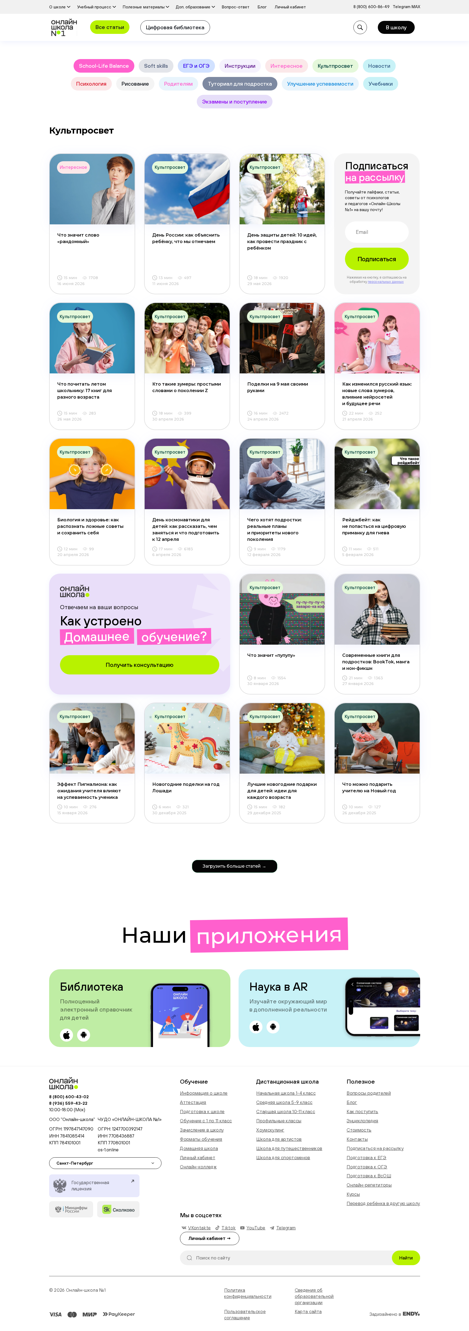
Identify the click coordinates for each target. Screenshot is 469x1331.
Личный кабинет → (209, 1238)
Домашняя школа (199, 1148)
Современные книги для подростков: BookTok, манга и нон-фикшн (376, 662)
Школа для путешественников (289, 1148)
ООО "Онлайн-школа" (72, 1119)
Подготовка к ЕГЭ (366, 1157)
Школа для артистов (279, 1139)
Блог (352, 1102)
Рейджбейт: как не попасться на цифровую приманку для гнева (374, 526)
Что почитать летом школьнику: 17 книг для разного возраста (84, 391)
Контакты (357, 1139)
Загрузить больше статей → (234, 866)
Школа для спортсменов (283, 1157)
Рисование (135, 83)
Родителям (178, 83)
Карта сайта (308, 1311)
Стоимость (359, 1130)
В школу (396, 27)
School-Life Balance (104, 66)
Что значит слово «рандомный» (78, 238)
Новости (379, 66)
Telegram (402, 6)
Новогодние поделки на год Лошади (186, 787)
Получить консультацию (139, 664)
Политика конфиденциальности (247, 1293)
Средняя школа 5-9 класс (284, 1102)
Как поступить (362, 1111)
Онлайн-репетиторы (369, 1185)
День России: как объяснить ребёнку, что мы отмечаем (186, 238)
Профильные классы (278, 1120)
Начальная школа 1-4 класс (286, 1093)
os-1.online (108, 1149)
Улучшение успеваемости (320, 83)
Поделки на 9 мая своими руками (277, 387)
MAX (415, 6)
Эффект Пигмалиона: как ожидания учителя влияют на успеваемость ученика (89, 791)
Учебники (381, 83)
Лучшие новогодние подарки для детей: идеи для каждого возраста (282, 791)
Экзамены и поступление (234, 101)
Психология (91, 83)
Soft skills (156, 66)
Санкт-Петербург (74, 1163)
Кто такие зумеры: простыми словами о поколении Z (186, 387)
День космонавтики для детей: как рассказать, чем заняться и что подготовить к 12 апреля (185, 529)
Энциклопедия (362, 1120)
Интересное (287, 66)
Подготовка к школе (202, 1111)
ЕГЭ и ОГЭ (196, 66)
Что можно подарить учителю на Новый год (369, 787)
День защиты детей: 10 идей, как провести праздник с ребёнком (282, 241)
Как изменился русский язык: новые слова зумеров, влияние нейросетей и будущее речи (377, 394)
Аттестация (193, 1102)
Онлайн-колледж (198, 1167)
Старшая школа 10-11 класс (285, 1111)
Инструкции (240, 66)
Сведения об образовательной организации (314, 1296)
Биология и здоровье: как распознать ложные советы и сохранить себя (90, 526)
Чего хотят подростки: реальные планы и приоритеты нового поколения (274, 529)
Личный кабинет (197, 1157)
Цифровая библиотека (175, 27)
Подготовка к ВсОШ (369, 1175)
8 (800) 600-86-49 (371, 6)
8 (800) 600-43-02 (69, 1096)
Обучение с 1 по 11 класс (206, 1120)
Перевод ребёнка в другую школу (383, 1203)
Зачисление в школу (202, 1130)
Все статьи (110, 27)
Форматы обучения (201, 1139)
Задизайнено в (386, 1314)
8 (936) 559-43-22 (68, 1103)
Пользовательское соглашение (245, 1314)
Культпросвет (335, 66)
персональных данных (386, 282)
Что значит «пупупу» (271, 655)
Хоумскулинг (270, 1130)
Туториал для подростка (240, 83)
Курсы (353, 1194)
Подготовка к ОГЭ (367, 1167)
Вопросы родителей (369, 1093)
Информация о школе (203, 1093)
